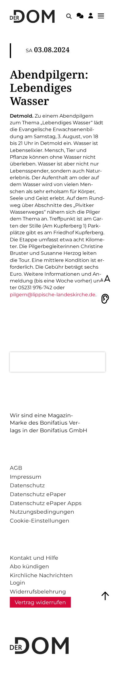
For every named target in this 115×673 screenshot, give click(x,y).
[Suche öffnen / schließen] (69, 16)
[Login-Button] (90, 16)
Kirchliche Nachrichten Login (41, 579)
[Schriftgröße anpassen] (105, 279)
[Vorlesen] (105, 299)
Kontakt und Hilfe (34, 557)
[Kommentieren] (80, 16)
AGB (16, 468)
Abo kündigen (29, 566)
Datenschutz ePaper (38, 494)
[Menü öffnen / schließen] (102, 16)
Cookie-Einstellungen (39, 520)
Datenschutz (27, 485)
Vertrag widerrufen (40, 602)
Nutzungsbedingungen (42, 511)
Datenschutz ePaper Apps (46, 503)
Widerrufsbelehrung (38, 591)
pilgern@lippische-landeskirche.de (52, 295)
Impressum (25, 476)
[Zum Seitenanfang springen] (105, 596)
